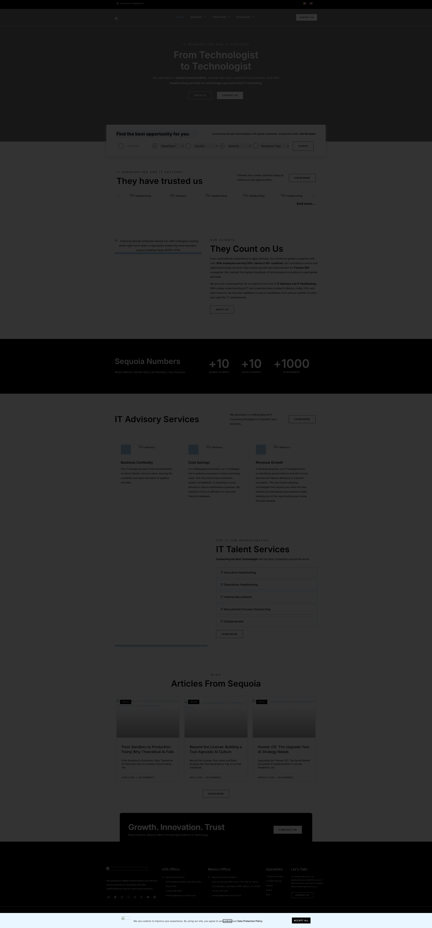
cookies (227, 921)
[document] (216, 464)
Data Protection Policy (249, 921)
